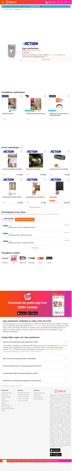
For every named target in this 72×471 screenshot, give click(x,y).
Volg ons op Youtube (23, 398)
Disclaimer (27, 460)
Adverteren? (4, 395)
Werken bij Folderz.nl (6, 406)
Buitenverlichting (49, 349)
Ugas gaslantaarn (63, 345)
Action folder (52, 55)
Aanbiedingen (17, 9)
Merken (3, 399)
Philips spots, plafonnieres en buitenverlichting (27, 351)
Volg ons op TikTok (23, 400)
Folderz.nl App (5, 400)
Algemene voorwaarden (37, 460)
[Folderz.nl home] (11, 2)
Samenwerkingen (38, 399)
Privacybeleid (47, 460)
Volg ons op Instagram (23, 396)
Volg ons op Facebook (23, 394)
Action (11, 9)
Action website (37, 326)
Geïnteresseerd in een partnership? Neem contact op (39, 395)
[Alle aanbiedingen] (21, 147)
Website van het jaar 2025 (7, 408)
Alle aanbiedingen (5, 397)
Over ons (3, 402)
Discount (11, 349)
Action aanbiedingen (10, 147)
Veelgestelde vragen (6, 393)
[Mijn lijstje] (65, 2)
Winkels (6, 9)
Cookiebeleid (54, 460)
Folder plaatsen (5, 404)
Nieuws (3, 410)
